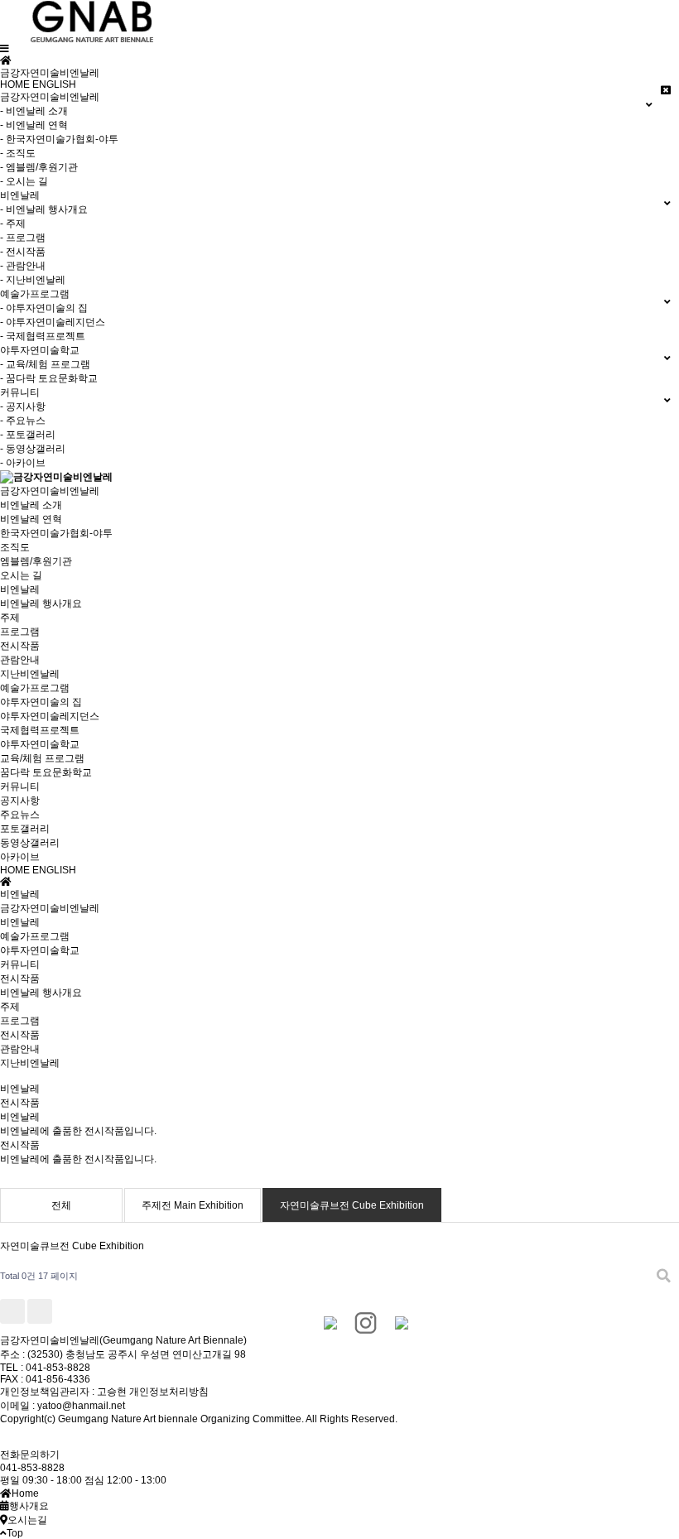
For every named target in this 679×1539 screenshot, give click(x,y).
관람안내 (20, 660)
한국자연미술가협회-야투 (56, 533)
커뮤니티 (20, 786)
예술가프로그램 (35, 688)
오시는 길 (21, 575)
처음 (12, 1311)
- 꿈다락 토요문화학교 (49, 378)
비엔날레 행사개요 (41, 603)
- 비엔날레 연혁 (34, 125)
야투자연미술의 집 (41, 702)
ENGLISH (54, 84)
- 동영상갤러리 (32, 448)
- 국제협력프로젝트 (42, 336)
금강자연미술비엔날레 (49, 491)
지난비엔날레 (30, 674)
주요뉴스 (20, 814)
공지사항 (20, 800)
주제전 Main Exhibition (192, 1205)
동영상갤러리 (30, 843)
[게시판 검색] (663, 1276)
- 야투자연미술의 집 (44, 308)
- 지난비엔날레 (32, 280)
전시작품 (20, 646)
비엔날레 (20, 589)
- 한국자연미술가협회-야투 (59, 139)
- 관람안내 (23, 266)
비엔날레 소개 (31, 505)
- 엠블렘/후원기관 (39, 167)
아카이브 (20, 857)
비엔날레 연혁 (31, 519)
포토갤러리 (25, 828)
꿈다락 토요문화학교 (46, 772)
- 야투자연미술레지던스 (52, 322)
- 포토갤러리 (27, 434)
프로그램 (20, 631)
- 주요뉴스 (23, 420)
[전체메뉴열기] (4, 49)
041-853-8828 (32, 1468)
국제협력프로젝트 (39, 730)
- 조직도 (18, 153)
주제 (10, 617)
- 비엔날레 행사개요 (44, 209)
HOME (15, 84)
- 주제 (13, 223)
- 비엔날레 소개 (34, 111)
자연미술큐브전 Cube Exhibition (352, 1205)
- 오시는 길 (24, 181)
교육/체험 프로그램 (42, 758)
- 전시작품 (23, 251)
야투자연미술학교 (39, 744)
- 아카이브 (23, 463)
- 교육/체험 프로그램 (45, 364)
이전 (39, 1311)
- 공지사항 (23, 406)
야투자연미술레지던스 (49, 716)
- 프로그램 (23, 237)
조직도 (15, 547)
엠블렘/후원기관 (36, 561)
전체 (61, 1205)
